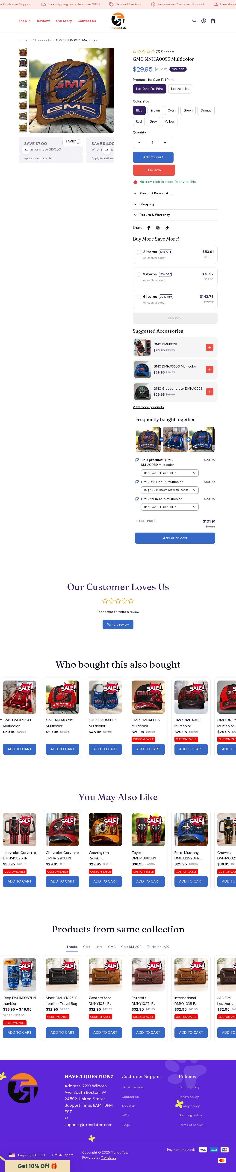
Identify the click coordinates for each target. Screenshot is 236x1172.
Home (22, 40)
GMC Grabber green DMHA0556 (178, 388)
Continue (186, 1145)
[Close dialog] (225, 1078)
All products (41, 40)
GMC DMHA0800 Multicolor (174, 366)
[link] (17, 1154)
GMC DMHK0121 (165, 344)
